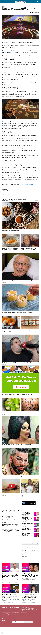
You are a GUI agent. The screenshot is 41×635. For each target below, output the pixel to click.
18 (25, 550)
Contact (32, 608)
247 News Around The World (7, 194)
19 (27, 550)
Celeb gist (4, 592)
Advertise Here (34, 609)
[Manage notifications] (2, 633)
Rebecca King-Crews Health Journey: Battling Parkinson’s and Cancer (26, 529)
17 (22, 550)
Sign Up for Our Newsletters (17, 619)
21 (32, 550)
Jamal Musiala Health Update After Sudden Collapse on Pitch (26, 513)
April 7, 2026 (23, 531)
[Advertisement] (10, 542)
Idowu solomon (4, 602)
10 (22, 548)
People (23, 571)
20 (30, 550)
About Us (28, 608)
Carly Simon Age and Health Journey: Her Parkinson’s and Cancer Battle (27, 524)
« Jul (22, 558)
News (4, 6)
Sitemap (21, 610)
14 (32, 548)
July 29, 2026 (24, 526)
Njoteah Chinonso (24, 582)
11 (25, 548)
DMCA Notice (30, 607)
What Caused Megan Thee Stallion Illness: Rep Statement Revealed (27, 534)
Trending (4, 571)
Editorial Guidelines (24, 607)
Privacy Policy (23, 608)
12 (27, 548)
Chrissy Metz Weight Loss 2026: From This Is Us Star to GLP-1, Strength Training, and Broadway (27, 519)
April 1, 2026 (23, 536)
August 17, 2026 (24, 515)
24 (22, 552)
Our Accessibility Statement (25, 609)
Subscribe (28, 621)
